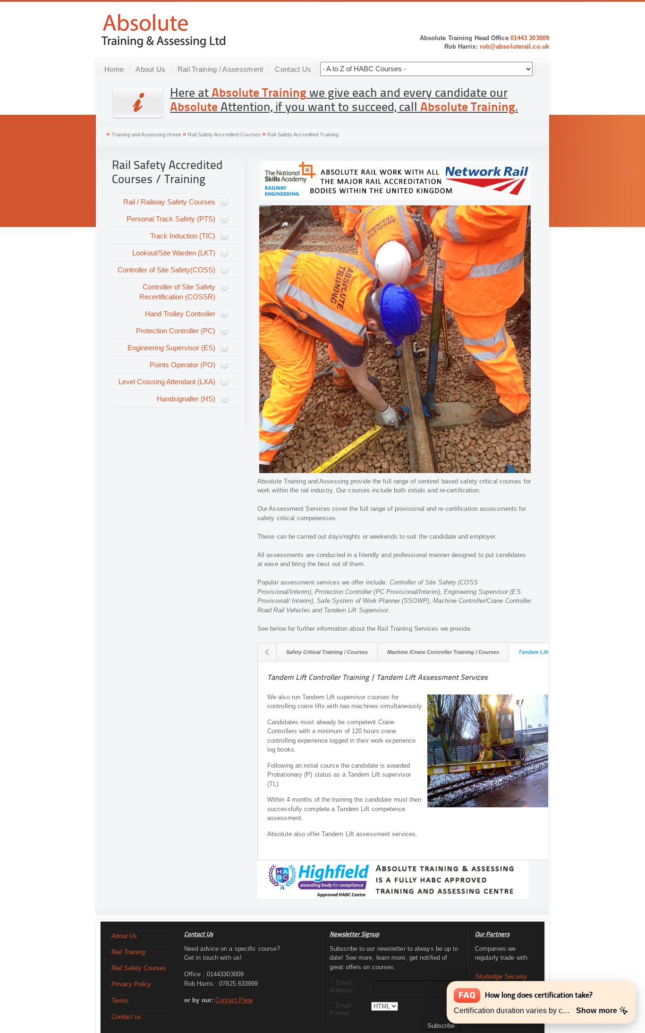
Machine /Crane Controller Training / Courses (443, 652)
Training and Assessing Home (146, 134)
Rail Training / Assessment (220, 69)
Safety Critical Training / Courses (327, 652)
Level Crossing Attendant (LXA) (167, 382)
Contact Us (293, 69)
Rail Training (128, 952)
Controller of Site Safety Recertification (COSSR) (177, 292)
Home (114, 69)
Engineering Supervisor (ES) (171, 348)
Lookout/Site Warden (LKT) (173, 253)
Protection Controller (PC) (175, 331)
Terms (119, 1000)
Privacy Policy (131, 984)
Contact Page (234, 1000)
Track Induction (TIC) (182, 236)
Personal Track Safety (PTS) (171, 219)
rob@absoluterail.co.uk (514, 46)
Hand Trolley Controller (180, 314)
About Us (150, 69)
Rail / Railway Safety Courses (169, 202)
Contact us (126, 1016)
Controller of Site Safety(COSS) (166, 270)
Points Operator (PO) (182, 365)
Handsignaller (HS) (186, 399)
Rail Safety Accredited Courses (224, 134)
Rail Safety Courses (138, 968)
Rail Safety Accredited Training (303, 134)
